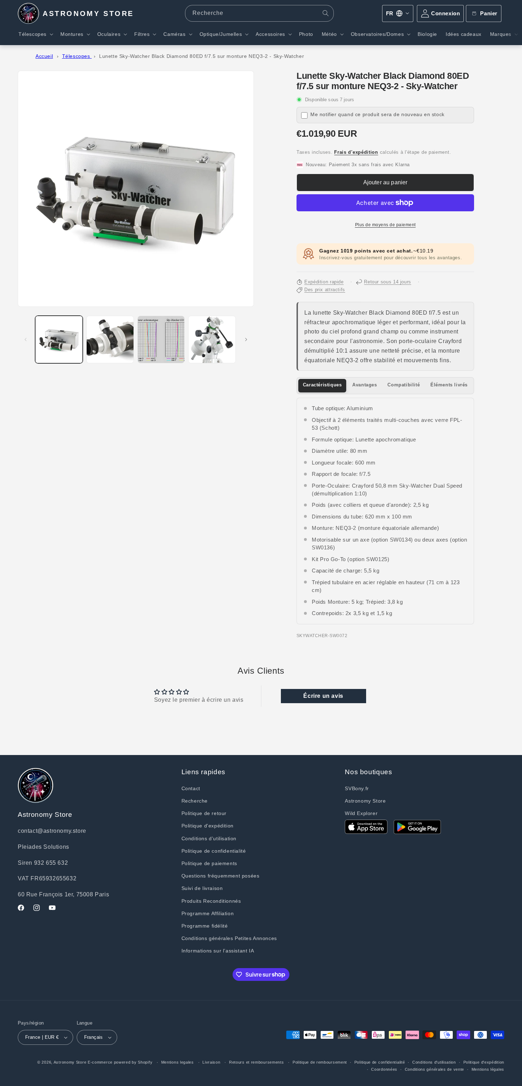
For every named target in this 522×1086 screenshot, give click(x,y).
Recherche (194, 801)
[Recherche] (325, 13)
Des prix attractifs (324, 289)
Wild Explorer (361, 813)
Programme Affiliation (207, 913)
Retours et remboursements (256, 1062)
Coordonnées (384, 1069)
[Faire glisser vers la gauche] (25, 339)
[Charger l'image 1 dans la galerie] (59, 339)
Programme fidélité (204, 926)
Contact (190, 788)
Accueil (44, 56)
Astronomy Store (365, 801)
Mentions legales (177, 1062)
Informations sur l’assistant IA (217, 951)
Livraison (211, 1062)
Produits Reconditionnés (211, 901)
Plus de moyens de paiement (385, 224)
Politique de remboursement (320, 1062)
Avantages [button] (364, 384)
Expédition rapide (324, 281)
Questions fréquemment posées (220, 876)
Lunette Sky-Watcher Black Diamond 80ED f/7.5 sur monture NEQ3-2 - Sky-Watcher (201, 56)
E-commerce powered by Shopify (120, 1062)
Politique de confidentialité (213, 851)
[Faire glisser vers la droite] (246, 339)
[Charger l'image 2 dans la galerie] (110, 339)
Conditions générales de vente (434, 1069)
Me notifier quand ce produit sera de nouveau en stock (377, 114)
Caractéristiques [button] (322, 384)
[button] (35, 34)
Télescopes (77, 56)
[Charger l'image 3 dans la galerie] (161, 339)
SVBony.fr (357, 788)
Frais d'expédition (356, 152)
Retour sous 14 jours (387, 281)
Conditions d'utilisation (208, 838)
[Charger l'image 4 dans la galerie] (212, 339)
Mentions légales (488, 1069)
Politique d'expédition (207, 826)
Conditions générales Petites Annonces (229, 938)
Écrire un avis (323, 696)
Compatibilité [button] (403, 384)
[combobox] (259, 13)
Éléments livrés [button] (449, 384)
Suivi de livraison (202, 888)
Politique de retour (204, 813)
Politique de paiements (209, 863)
